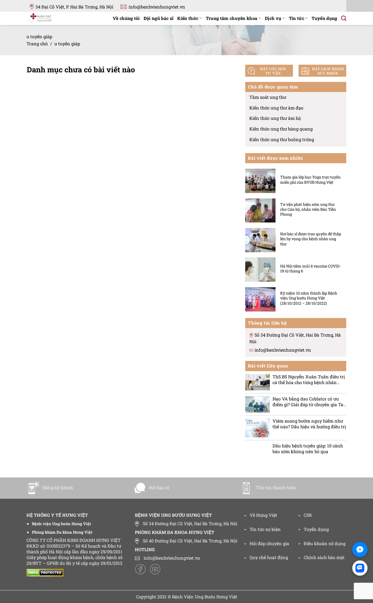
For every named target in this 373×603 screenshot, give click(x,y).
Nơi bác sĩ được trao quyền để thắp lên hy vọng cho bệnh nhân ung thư (310, 238)
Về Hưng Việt (263, 515)
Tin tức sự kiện (265, 529)
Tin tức (296, 18)
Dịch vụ (273, 18)
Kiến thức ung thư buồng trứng (281, 139)
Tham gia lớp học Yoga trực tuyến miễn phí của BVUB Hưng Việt (310, 180)
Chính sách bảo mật (324, 557)
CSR (308, 515)
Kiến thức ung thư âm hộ (275, 118)
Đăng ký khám (58, 487)
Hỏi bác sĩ (159, 487)
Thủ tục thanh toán (276, 487)
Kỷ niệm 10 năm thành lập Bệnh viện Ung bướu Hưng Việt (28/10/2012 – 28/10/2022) (308, 298)
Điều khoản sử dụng (324, 543)
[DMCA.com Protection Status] (46, 572)
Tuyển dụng (324, 18)
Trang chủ (37, 43)
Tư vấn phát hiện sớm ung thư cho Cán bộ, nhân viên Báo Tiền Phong (308, 209)
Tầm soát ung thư (267, 97)
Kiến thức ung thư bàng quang (281, 129)
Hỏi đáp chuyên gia (269, 543)
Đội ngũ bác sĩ (158, 18)
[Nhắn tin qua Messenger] (360, 549)
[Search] (343, 18)
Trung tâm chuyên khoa (231, 18)
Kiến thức (187, 18)
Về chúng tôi (126, 18)
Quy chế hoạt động (269, 557)
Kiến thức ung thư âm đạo (276, 108)
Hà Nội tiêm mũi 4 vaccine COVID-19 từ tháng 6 (310, 269)
